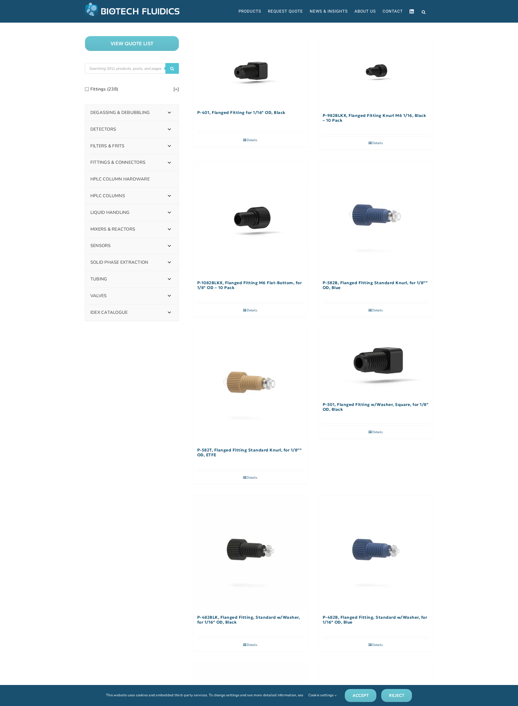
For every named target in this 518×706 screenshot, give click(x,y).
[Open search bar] (423, 11)
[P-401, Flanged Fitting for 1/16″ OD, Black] (250, 70)
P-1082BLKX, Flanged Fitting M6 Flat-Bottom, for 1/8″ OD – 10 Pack (249, 285)
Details (252, 140)
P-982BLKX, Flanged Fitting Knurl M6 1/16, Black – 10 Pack (374, 118)
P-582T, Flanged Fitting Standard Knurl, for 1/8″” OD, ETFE (249, 452)
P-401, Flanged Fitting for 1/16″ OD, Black (241, 112)
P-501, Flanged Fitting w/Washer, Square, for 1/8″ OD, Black (376, 407)
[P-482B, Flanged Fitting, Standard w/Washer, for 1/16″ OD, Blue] (376, 553)
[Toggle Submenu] (169, 113)
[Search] (172, 68)
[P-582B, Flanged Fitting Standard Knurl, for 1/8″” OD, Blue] (376, 218)
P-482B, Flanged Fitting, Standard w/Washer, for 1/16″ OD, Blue (375, 620)
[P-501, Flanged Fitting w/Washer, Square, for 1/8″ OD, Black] (376, 362)
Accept (361, 695)
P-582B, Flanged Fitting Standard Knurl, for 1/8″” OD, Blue (375, 285)
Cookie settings (321, 695)
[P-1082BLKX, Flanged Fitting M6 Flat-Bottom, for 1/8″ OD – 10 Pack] (250, 218)
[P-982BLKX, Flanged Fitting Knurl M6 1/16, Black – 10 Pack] (376, 72)
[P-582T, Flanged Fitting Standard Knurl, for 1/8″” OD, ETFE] (250, 385)
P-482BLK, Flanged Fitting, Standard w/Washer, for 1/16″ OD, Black (248, 620)
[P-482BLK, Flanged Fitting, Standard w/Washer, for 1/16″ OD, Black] (250, 553)
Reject (396, 695)
